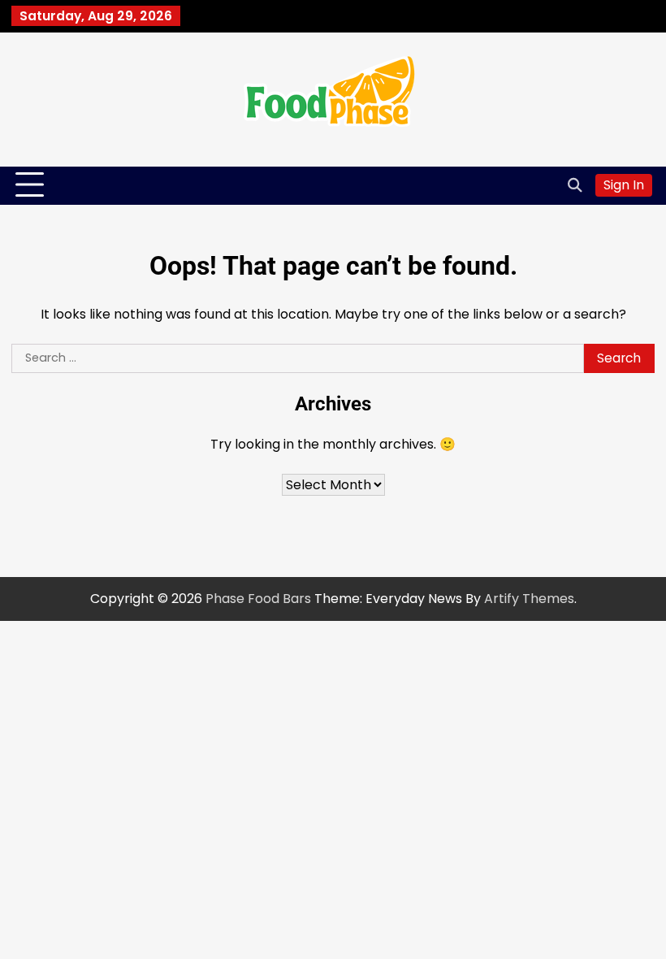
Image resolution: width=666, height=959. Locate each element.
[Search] (575, 185)
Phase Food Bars (258, 598)
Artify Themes (529, 598)
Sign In (623, 184)
